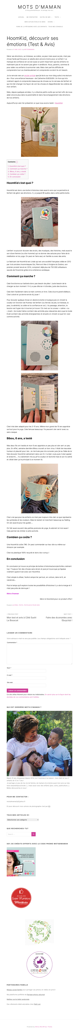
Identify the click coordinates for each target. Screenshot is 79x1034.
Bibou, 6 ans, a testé (17, 171)
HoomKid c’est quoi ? (17, 166)
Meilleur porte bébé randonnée (18, 999)
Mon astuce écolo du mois (35, 22)
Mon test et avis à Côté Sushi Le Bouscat (21, 617)
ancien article (29, 76)
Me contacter (32, 17)
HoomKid (59, 103)
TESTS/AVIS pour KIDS (32, 605)
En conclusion (14, 177)
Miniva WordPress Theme (43, 1027)
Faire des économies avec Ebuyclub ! (59, 617)
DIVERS (50, 22)
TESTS (57, 17)
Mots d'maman (39, 7)
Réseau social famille (14, 990)
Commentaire (12, 642)
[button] (17, 162)
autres (15, 605)
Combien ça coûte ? (16, 174)
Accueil (21, 17)
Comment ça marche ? (17, 169)
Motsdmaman (29, 49)
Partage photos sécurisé (36, 995)
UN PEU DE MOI (45, 17)
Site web (10, 682)
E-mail (9, 675)
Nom (9, 668)
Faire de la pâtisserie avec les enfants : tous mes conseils (39, 26)
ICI (49, 806)
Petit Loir (37, 1004)
